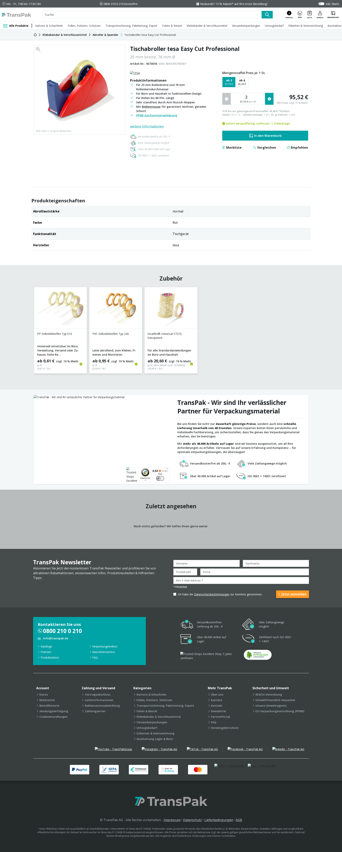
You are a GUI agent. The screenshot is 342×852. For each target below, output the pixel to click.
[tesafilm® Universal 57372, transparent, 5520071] (171, 309)
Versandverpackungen (246, 26)
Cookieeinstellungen (53, 717)
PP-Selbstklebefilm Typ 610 (54, 334)
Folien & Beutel (172, 26)
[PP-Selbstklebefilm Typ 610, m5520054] (60, 309)
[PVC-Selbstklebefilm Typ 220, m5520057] (115, 309)
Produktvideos (50, 657)
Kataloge (46, 646)
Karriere (216, 700)
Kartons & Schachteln (49, 26)
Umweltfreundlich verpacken (275, 700)
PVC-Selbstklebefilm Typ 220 (110, 334)
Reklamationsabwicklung (102, 705)
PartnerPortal (220, 717)
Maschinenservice (103, 652)
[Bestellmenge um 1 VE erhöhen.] (269, 99)
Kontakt (216, 705)
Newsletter (218, 711)
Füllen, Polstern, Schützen (84, 26)
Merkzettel (47, 700)
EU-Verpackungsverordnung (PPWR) (280, 711)
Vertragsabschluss (97, 694)
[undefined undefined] (257, 656)
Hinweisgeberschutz (225, 728)
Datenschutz (192, 820)
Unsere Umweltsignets (271, 705)
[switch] (160, 478)
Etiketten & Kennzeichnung (305, 26)
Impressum (172, 820)
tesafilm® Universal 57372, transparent (165, 336)
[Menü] (167, 469)
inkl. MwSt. (333, 4)
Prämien (46, 652)
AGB (239, 820)
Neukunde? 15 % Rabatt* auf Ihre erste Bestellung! (233, 4)
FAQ (95, 657)
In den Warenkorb (268, 135)
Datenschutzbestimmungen (211, 594)
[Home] (35, 35)
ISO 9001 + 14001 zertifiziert (153, 155)
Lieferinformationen (99, 700)
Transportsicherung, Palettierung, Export (131, 26)
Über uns (217, 694)
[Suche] (267, 14)
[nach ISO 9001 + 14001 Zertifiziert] (248, 639)
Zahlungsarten (95, 711)
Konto (43, 694)
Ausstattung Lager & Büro (155, 739)
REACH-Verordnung (269, 694)
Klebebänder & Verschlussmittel (207, 26)
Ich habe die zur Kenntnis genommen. (220, 594)
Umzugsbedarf (274, 26)
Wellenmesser (151, 107)
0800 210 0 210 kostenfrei (121, 4)
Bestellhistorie (49, 705)
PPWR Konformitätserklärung (156, 115)
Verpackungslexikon (104, 646)
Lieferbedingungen (218, 820)
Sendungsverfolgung (53, 711)
